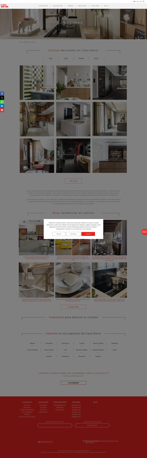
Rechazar (73, 234)
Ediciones (95, 6)
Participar (82, 6)
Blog (106, 6)
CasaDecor (5, 6)
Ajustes (58, 234)
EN (137, 1)
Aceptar (88, 234)
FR (140, 1)
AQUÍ (51, 227)
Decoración (58, 6)
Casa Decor (43, 6)
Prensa (70, 6)
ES (134, 1)
